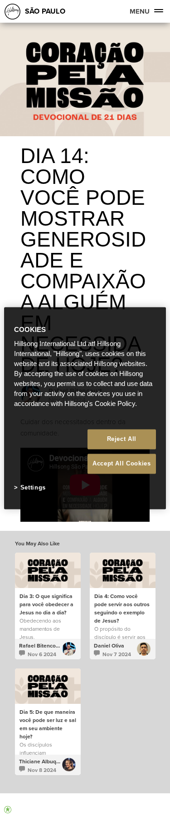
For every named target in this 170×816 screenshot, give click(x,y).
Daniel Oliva (109, 646)
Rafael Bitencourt (41, 646)
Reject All (122, 438)
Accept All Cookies (121, 463)
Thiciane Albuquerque (46, 761)
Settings (33, 488)
